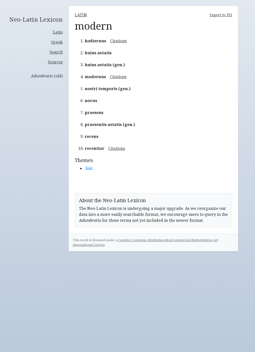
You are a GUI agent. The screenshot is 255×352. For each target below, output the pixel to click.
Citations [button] (118, 41)
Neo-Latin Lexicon (36, 19)
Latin (58, 32)
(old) (47, 76)
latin (81, 15)
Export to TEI (221, 14)
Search (56, 52)
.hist (89, 168)
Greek (57, 42)
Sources (55, 62)
